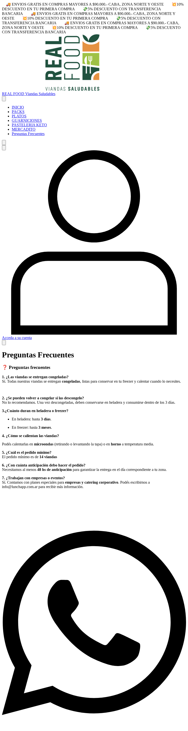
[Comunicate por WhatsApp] (94, 727)
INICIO (18, 107)
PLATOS (19, 116)
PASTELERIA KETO (29, 125)
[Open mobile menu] (4, 98)
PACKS (18, 112)
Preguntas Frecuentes (28, 134)
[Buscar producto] (4, 142)
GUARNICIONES (27, 120)
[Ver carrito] (4, 342)
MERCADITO (23, 129)
